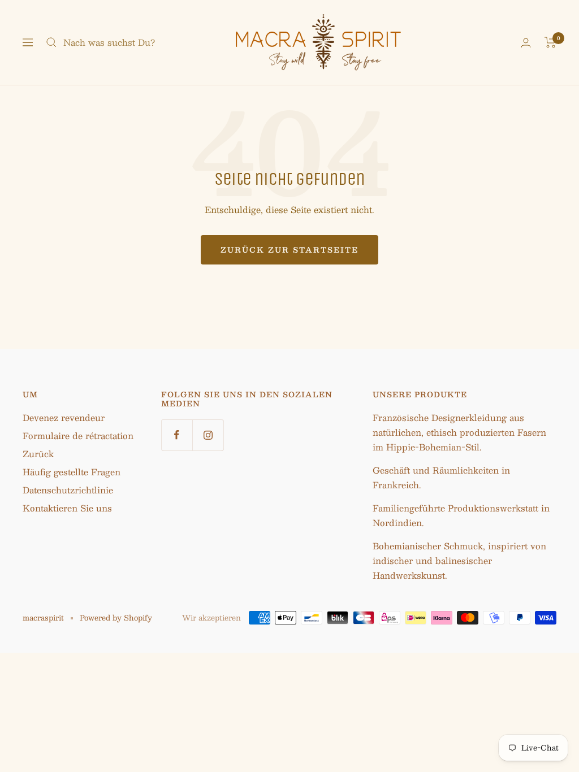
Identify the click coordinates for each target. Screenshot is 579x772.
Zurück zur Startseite (289, 250)
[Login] (526, 42)
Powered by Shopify (116, 617)
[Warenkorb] (550, 42)
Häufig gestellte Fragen (71, 472)
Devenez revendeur (64, 417)
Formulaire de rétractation (78, 435)
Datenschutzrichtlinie (68, 490)
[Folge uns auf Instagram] (207, 434)
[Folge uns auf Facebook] (176, 434)
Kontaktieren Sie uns (67, 508)
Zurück (38, 453)
